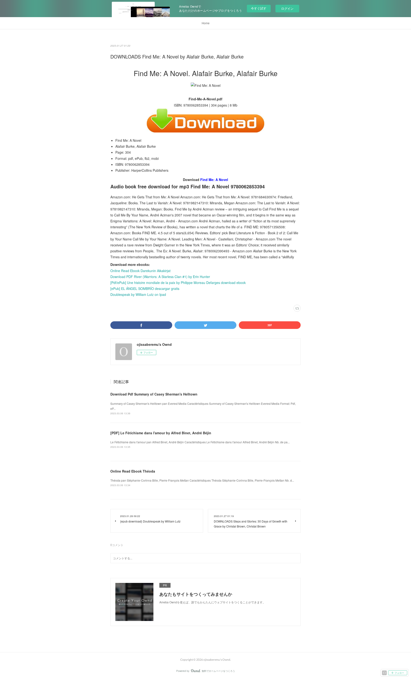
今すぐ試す (258, 8)
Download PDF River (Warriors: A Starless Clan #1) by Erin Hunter (160, 276)
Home (206, 23)
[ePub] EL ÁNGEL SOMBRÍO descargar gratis (144, 288)
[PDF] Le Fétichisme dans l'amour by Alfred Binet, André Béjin (160, 432)
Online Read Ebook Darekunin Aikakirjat (140, 270)
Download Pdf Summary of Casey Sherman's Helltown (153, 394)
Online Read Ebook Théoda (132, 471)
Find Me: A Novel (214, 179)
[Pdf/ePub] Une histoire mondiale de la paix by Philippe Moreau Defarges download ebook (178, 282)
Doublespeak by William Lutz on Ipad (138, 294)
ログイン (287, 8)
